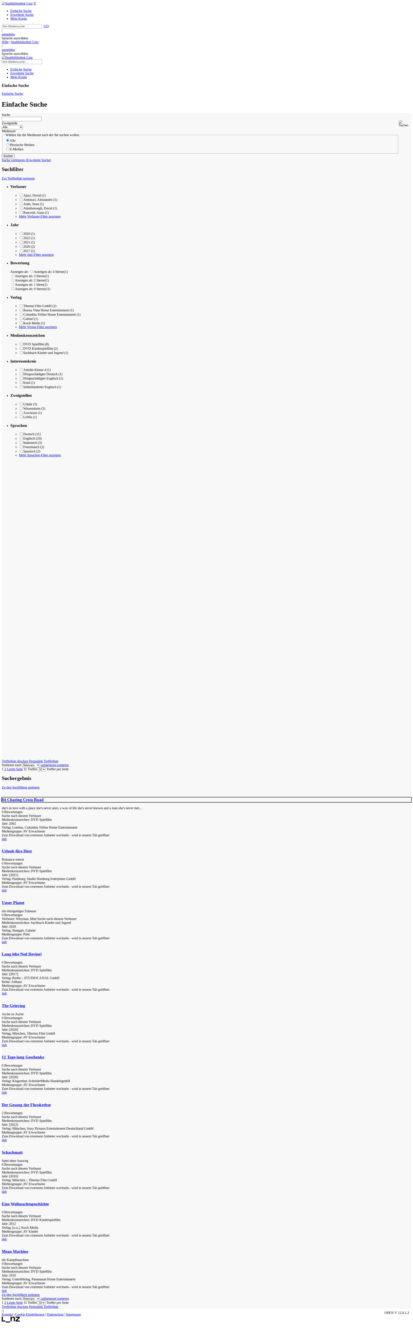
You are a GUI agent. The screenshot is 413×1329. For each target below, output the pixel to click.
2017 (26, 251)
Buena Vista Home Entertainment (46, 310)
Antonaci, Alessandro (37, 200)
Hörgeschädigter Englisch (40, 378)
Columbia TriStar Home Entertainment (49, 314)
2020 (26, 246)
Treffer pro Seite (57, 769)
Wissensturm (31, 408)
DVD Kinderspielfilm (38, 348)
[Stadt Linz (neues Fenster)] (11, 1321)
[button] (405, 123)
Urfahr (27, 404)
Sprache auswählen (15, 38)
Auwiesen (30, 413)
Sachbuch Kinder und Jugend (43, 353)
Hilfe (5, 42)
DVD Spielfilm (33, 344)
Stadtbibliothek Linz (25, 42)
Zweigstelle (9, 123)
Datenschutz (55, 1314)
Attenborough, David (37, 208)
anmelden (8, 34)
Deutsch (28, 434)
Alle (12, 140)
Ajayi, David (32, 195)
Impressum (73, 1314)
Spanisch (29, 451)
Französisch (31, 447)
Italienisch (30, 443)
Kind (26, 383)
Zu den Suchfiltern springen (21, 787)
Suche (6, 115)
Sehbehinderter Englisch (39, 387)
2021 (26, 242)
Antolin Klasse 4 (34, 370)
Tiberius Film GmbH (37, 306)
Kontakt (7, 1314)
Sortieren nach (11, 765)
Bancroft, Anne (33, 212)
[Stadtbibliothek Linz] (17, 3)
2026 (26, 233)
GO (46, 26)
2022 (26, 238)
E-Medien (16, 149)
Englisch (29, 438)
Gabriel (28, 319)
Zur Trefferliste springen (18, 178)
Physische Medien (22, 145)
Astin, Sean (31, 204)
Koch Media (31, 323)
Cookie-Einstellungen (30, 1314)
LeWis (27, 417)
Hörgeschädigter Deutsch (40, 374)
